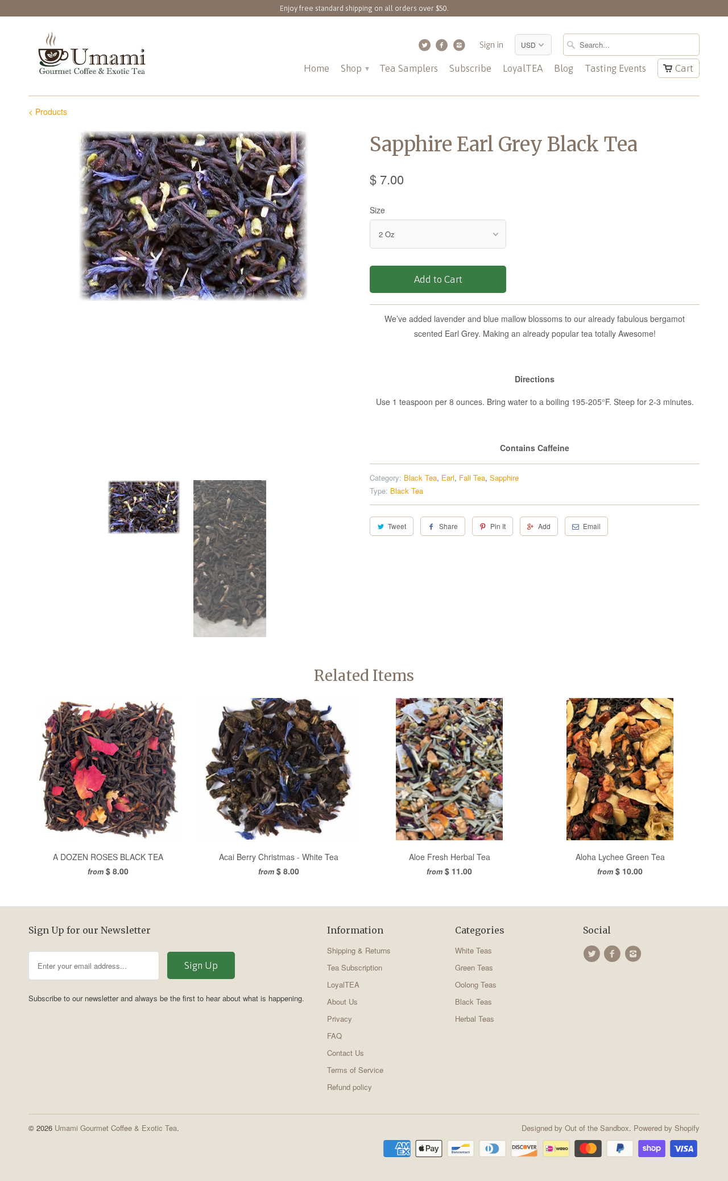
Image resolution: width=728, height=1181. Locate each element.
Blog (563, 68)
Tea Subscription (354, 967)
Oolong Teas (476, 984)
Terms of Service (355, 1069)
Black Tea (420, 477)
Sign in (491, 44)
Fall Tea (472, 477)
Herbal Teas (474, 1018)
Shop (354, 68)
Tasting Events (615, 68)
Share (448, 526)
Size (377, 210)
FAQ (334, 1035)
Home (316, 68)
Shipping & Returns (359, 950)
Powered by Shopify (667, 1127)
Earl (447, 477)
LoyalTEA (523, 68)
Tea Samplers (408, 68)
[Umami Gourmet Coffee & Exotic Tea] (91, 56)
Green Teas (474, 967)
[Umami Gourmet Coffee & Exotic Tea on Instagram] (460, 48)
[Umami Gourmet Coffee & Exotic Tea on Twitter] (425, 48)
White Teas (473, 950)
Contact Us (345, 1052)
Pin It (498, 526)
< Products (47, 111)
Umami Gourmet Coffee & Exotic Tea (116, 1127)
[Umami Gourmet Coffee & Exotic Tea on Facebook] (443, 48)
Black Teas (473, 1001)
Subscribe (470, 68)
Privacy (339, 1018)
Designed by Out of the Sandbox (575, 1127)
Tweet (397, 526)
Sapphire (504, 477)
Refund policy (349, 1086)
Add (544, 526)
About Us (342, 1001)
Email (592, 526)
